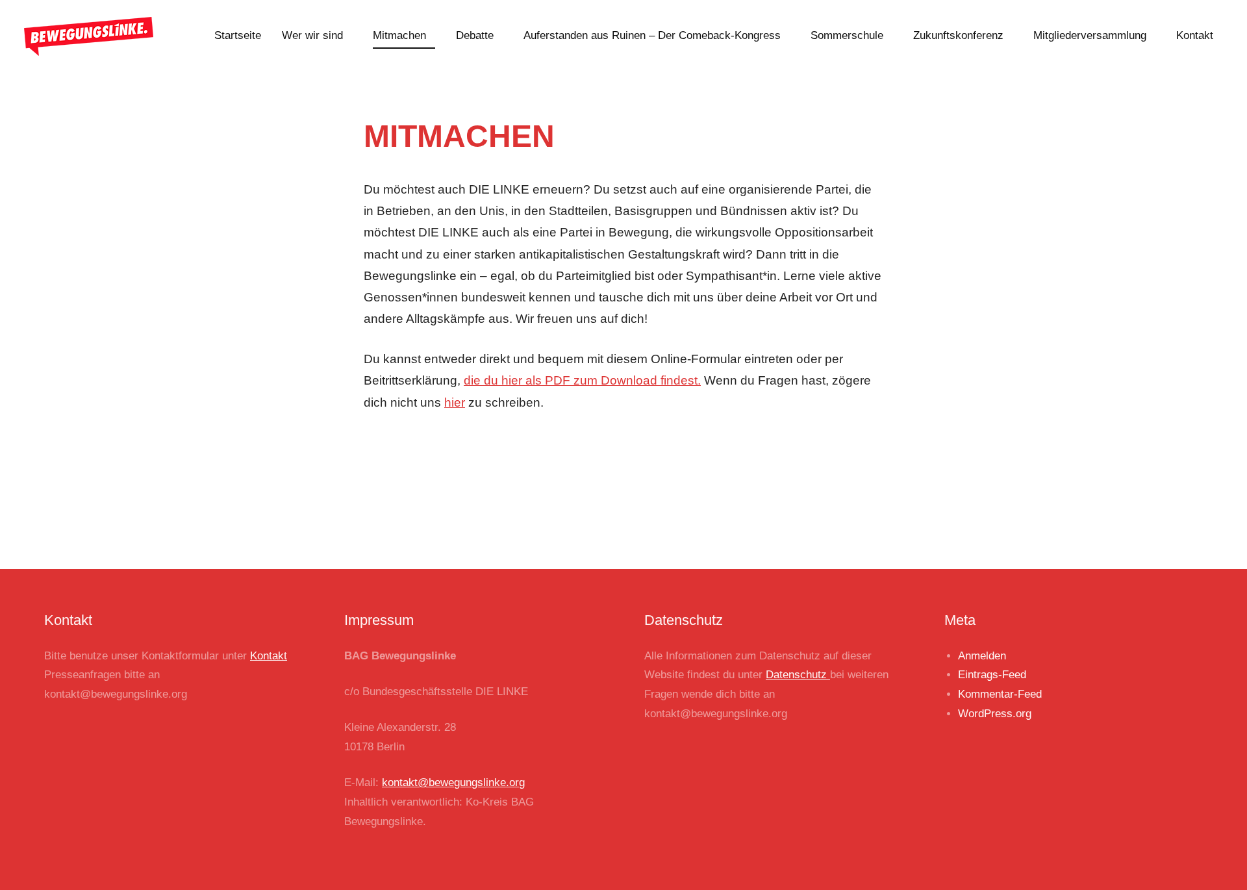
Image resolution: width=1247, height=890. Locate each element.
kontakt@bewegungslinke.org (453, 782)
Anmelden (982, 656)
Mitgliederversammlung (1089, 35)
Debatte (475, 35)
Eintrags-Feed (992, 674)
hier (454, 402)
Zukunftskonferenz (958, 35)
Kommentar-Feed (1000, 694)
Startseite (237, 35)
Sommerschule (847, 35)
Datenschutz (798, 674)
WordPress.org (994, 713)
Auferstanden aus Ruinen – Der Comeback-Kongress (652, 35)
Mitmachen (399, 35)
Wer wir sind (312, 35)
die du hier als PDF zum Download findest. (582, 380)
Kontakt (1194, 35)
